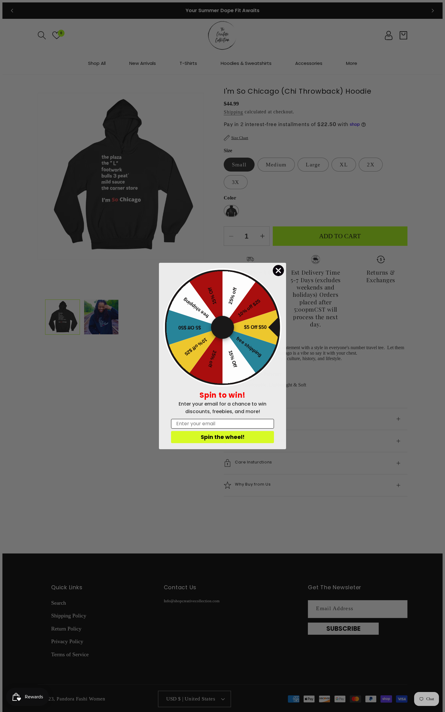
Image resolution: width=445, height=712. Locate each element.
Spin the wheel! (223, 437)
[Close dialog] (278, 270)
